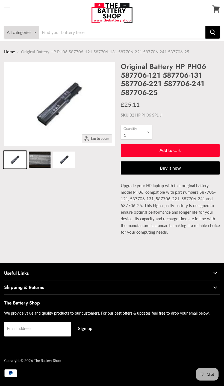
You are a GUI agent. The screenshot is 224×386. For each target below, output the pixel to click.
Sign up (85, 328)
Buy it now (170, 167)
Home (9, 51)
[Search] (212, 32)
